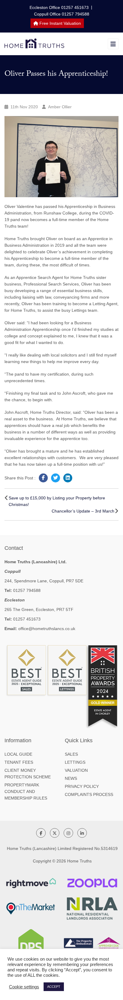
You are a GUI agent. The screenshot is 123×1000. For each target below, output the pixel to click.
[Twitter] (55, 477)
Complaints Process (89, 794)
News (71, 778)
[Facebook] (43, 477)
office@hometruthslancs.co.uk (46, 628)
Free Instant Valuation (59, 23)
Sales (71, 754)
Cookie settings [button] (24, 986)
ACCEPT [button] (53, 986)
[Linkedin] (67, 477)
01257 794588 (27, 590)
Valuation (76, 770)
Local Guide (18, 754)
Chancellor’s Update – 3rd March (83, 511)
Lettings (75, 762)
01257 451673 (27, 619)
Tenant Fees (18, 762)
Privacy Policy (82, 786)
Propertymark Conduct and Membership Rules (25, 791)
